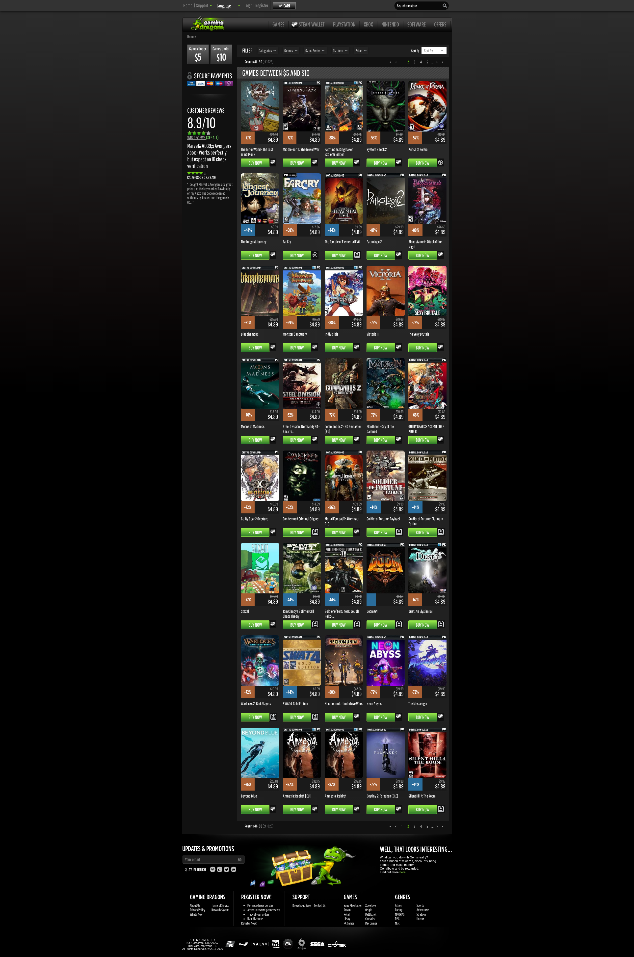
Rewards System (220, 910)
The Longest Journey (253, 241)
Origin (368, 910)
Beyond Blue (249, 795)
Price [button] (358, 50)
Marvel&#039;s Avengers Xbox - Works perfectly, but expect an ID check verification (209, 155)
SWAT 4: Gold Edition (295, 703)
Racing (398, 910)
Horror (420, 919)
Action (398, 905)
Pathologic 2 (374, 241)
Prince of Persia (417, 149)
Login (248, 5)
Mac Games (371, 923)
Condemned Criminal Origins (300, 518)
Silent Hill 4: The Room (422, 795)
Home (187, 5)
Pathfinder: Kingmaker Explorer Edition (339, 152)
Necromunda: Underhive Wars (344, 703)
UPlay (347, 919)
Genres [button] (288, 50)
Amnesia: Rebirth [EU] (297, 795)
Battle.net (370, 914)
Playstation (344, 24)
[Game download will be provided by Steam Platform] (272, 162)
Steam (347, 910)
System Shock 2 (377, 149)
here (402, 872)
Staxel (245, 611)
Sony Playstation (353, 905)
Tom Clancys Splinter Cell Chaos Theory (298, 613)
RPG (397, 919)
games (278, 24)
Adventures (423, 910)
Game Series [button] (312, 50)
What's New (196, 914)
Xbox (368, 24)
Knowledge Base (301, 905)
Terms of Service (220, 905)
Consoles (370, 919)
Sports (420, 905)
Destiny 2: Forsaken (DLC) (382, 795)
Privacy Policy (197, 910)
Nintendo (390, 24)
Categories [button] (265, 50)
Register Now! (249, 923)
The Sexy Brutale (418, 333)
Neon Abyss (374, 703)
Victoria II (373, 333)
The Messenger (417, 703)
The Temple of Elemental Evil (342, 241)
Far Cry (287, 241)
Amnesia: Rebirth (335, 795)
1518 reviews (203, 137)
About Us (195, 905)
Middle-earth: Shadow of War (301, 149)
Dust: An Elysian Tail (420, 611)
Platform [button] (338, 50)
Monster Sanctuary (295, 333)
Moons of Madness (252, 426)
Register (261, 5)
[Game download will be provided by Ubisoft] (440, 162)
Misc (397, 923)
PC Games (349, 923)
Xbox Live (370, 905)
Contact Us (319, 905)
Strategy (421, 914)
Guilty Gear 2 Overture (254, 518)
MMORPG (399, 914)
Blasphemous (250, 333)
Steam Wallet (312, 24)
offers (440, 24)
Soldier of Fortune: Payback (383, 518)
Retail (347, 914)
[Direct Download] (357, 254)
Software (416, 24)
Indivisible (331, 333)
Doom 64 (372, 611)
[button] (204, 5)
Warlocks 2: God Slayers (256, 703)
